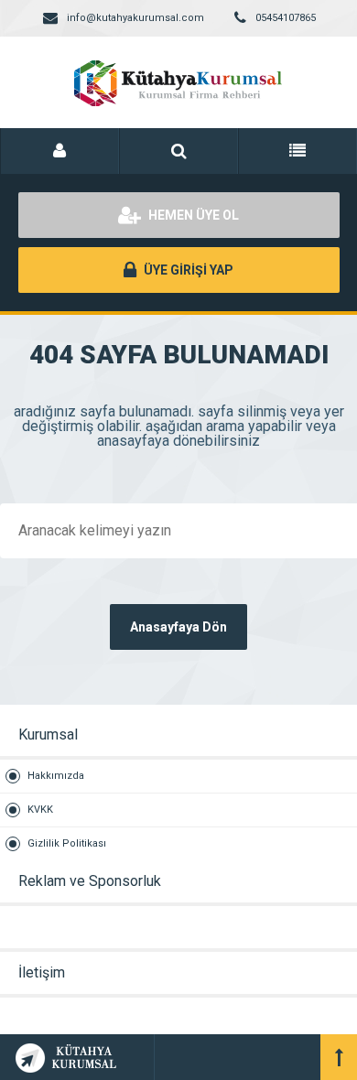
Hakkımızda (55, 776)
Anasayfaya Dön (178, 627)
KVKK (40, 809)
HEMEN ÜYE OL (192, 215)
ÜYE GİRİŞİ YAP (187, 270)
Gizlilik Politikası (66, 843)
